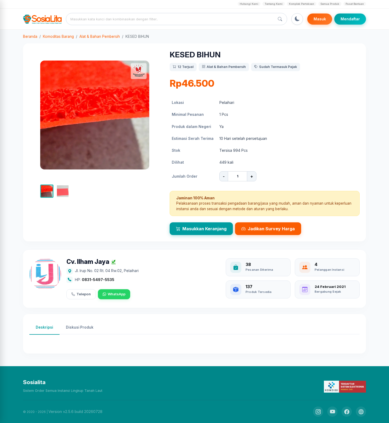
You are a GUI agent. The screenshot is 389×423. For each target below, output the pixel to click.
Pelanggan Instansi (329, 270)
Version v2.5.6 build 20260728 (75, 411)
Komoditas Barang (58, 36)
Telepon (83, 294)
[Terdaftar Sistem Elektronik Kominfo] (345, 386)
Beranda (30, 36)
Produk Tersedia (259, 292)
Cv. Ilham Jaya (87, 261)
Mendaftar (350, 19)
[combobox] (171, 19)
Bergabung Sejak (328, 291)
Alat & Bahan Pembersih (99, 36)
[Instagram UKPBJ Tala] (318, 412)
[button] (46, 191)
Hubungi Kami (249, 3)
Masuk (320, 19)
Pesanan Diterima (259, 270)
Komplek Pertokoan (301, 3)
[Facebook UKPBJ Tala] (347, 412)
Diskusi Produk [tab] (79, 327)
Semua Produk (329, 3)
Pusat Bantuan (355, 3)
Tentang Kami (274, 3)
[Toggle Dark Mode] (297, 19)
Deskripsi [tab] (44, 327)
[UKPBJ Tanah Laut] (361, 412)
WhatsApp (116, 294)
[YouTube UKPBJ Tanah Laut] (332, 412)
